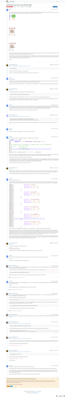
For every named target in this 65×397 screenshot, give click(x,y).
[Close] (58, 379)
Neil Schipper (11, 265)
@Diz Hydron (15, 64)
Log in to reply (55, 6)
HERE (38, 72)
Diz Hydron (10, 9)
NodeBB (31, 392)
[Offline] (7, 9)
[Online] (7, 65)
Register (8, 386)
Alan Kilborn (11, 64)
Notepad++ (35, 391)
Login (11, 386)
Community (12, 1)
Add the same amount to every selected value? (22, 116)
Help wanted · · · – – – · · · (10, 6)
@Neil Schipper (16, 350)
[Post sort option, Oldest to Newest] (51, 6)
